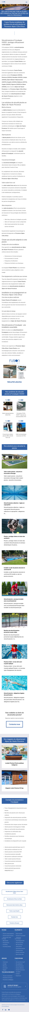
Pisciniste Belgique (5, 1006)
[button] (26, 2)
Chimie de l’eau (19, 950)
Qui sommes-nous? (20, 962)
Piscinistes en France (7, 977)
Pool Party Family (7, 946)
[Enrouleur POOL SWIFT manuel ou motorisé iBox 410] (21, 405)
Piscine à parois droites (8, 935)
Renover (5, 966)
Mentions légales (14, 1004)
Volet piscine (19, 946)
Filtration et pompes (20, 935)
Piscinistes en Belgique (8, 979)
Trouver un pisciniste (7, 975)
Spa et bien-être (20, 954)
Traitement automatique (18, 938)
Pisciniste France (21, 1004)
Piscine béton (6, 942)
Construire (5, 962)
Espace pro (18, 975)
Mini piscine (5, 940)
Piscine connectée (20, 952)
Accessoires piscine (20, 948)
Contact (18, 973)
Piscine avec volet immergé (6, 938)
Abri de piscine (19, 944)
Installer (4, 964)
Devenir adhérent (20, 968)
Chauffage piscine (20, 940)
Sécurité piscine (19, 942)
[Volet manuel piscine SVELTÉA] (8, 405)
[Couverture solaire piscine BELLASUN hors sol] (8, 426)
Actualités (18, 971)
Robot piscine (19, 933)
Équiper (4, 969)
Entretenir (5, 968)
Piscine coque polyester (8, 933)
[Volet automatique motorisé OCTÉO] (21, 426)
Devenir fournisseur (20, 969)
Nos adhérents (19, 964)
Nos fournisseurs (20, 966)
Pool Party (5, 944)
